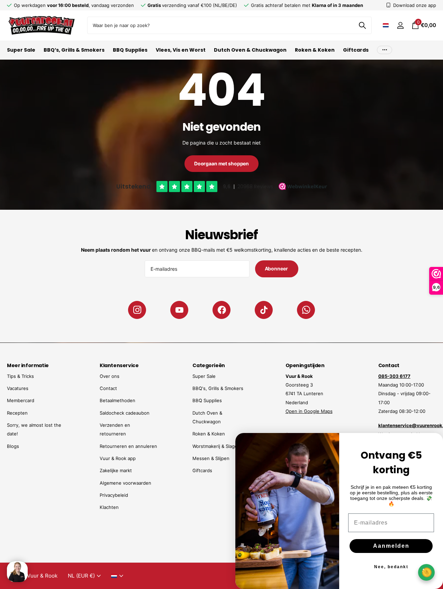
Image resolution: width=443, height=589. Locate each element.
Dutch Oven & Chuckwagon (250, 49)
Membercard (20, 400)
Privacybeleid (114, 495)
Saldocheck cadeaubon (125, 413)
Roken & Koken (315, 49)
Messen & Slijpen (210, 458)
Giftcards (356, 49)
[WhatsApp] (306, 310)
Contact (108, 388)
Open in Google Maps (309, 411)
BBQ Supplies (130, 49)
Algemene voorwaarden (125, 483)
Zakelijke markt (116, 470)
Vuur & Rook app (118, 458)
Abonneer (277, 268)
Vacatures (17, 388)
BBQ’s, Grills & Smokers (74, 49)
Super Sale (21, 49)
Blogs (13, 446)
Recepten (17, 413)
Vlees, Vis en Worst (181, 49)
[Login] (400, 25)
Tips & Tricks (20, 376)
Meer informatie (28, 365)
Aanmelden (391, 546)
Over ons (109, 376)
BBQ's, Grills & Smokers (217, 388)
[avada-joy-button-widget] (426, 572)
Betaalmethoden (117, 400)
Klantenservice (119, 365)
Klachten (109, 507)
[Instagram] (137, 310)
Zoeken (362, 25)
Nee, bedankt (391, 566)
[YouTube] (179, 310)
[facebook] (221, 310)
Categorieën (208, 365)
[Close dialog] (433, 442)
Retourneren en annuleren (128, 446)
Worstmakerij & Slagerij (216, 446)
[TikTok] (264, 310)
